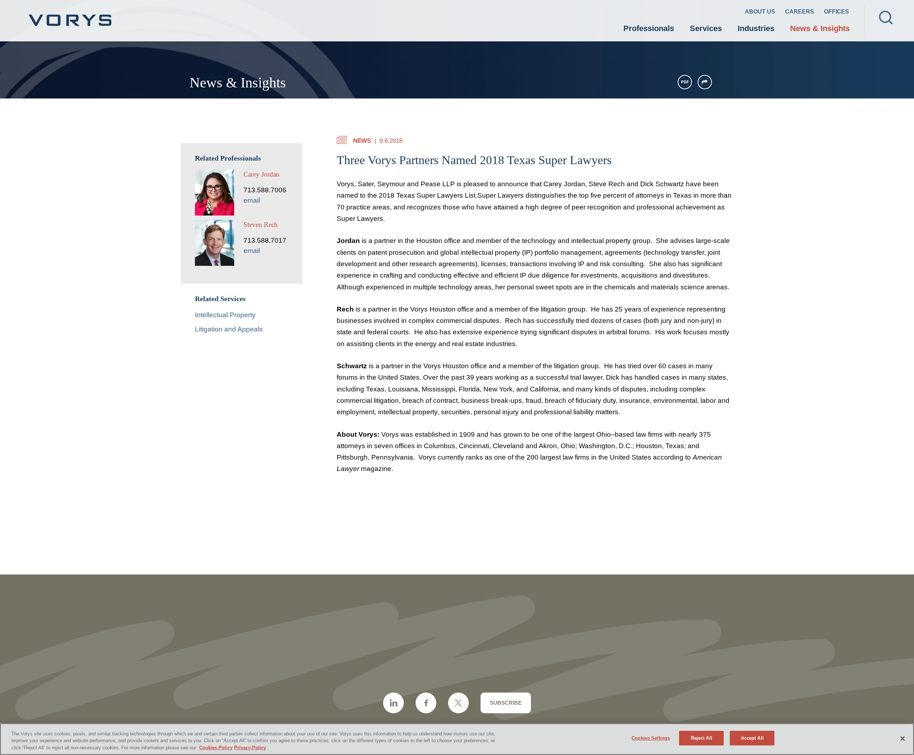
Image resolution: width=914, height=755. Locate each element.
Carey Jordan (261, 174)
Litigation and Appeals (229, 329)
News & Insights (820, 28)
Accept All (752, 738)
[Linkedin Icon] (393, 703)
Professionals (648, 28)
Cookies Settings (651, 738)
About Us (760, 12)
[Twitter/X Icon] (458, 703)
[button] (705, 82)
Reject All (701, 738)
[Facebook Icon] (426, 703)
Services (706, 28)
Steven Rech (260, 224)
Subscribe (506, 703)
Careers (799, 12)
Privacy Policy (250, 747)
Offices (836, 12)
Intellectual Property (225, 315)
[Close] (902, 738)
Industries (756, 28)
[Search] (886, 17)
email (251, 200)
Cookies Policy (215, 747)
